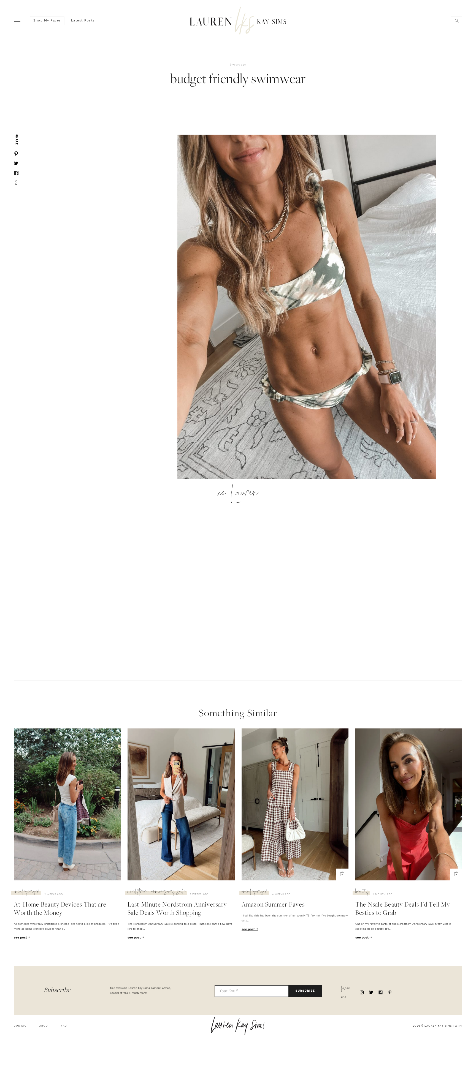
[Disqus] (238, 603)
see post (21, 937)
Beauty (362, 892)
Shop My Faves (47, 20)
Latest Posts (83, 20)
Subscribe (305, 991)
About (44, 1026)
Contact (21, 1026)
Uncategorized (27, 892)
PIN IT (309, 307)
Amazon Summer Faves (273, 905)
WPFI (458, 1026)
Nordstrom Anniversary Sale (156, 892)
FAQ (64, 1026)
